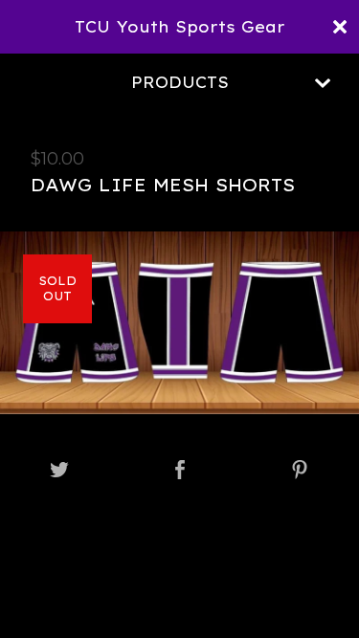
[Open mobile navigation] (323, 83)
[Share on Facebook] (180, 470)
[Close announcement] (340, 26)
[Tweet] (60, 470)
